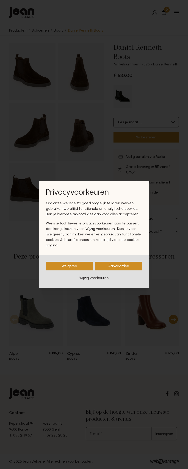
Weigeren (69, 266)
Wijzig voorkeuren (94, 278)
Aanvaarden (118, 266)
